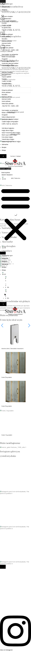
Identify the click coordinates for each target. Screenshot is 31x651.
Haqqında (5, 258)
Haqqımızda (6, 7)
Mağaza (4, 10)
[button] (15, 214)
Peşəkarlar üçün (7, 4)
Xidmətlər (5, 144)
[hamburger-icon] (3, 1)
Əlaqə (4, 150)
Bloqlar (4, 147)
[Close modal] (3, 567)
